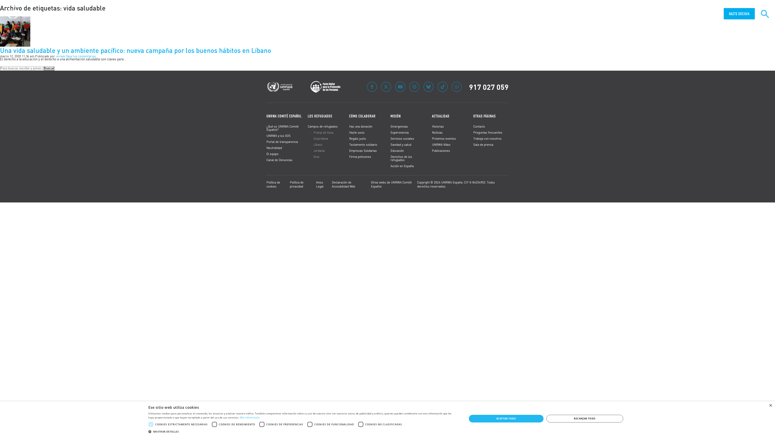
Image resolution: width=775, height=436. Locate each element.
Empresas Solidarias (363, 150)
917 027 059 (489, 86)
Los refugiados (320, 116)
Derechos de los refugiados (401, 158)
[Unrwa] (20, 14)
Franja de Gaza (323, 132)
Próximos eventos (444, 138)
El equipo (272, 153)
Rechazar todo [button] (584, 418)
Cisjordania (320, 138)
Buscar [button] (49, 68)
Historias (438, 126)
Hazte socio (356, 132)
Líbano (317, 144)
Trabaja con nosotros (487, 138)
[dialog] (387, 418)
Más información (250, 417)
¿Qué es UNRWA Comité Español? (282, 128)
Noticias (437, 132)
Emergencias (399, 126)
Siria (316, 156)
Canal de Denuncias (279, 159)
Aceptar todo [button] (506, 418)
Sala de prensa (483, 144)
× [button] (770, 405)
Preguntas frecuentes (487, 132)
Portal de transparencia (282, 141)
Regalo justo (357, 138)
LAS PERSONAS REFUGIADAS (614, 14)
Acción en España (402, 166)
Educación (397, 150)
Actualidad (710, 14)
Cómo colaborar (672, 14)
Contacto (479, 126)
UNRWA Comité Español (284, 116)
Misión (693, 14)
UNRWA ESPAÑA (646, 14)
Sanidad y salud (401, 144)
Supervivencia (400, 132)
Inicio (588, 14)
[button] (303, 431)
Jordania (319, 150)
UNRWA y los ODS (278, 135)
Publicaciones (441, 150)
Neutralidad (274, 147)
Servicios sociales (402, 138)
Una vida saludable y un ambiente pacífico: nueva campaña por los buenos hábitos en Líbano (135, 50)
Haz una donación (360, 126)
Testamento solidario (363, 144)
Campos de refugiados (323, 126)
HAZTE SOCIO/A (739, 13)
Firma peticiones (360, 156)
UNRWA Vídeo (441, 144)
